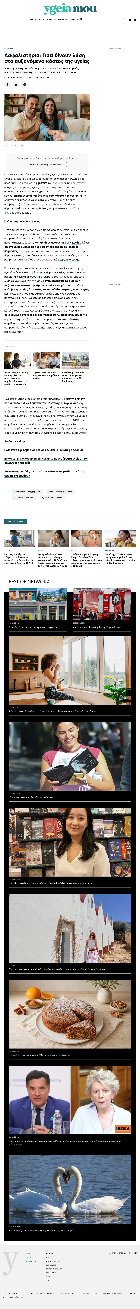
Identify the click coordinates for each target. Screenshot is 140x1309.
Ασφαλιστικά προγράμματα (27, 491)
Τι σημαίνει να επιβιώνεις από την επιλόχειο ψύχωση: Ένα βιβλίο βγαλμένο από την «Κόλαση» (50, 883)
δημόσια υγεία (12, 208)
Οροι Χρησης (131, 1294)
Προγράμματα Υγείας (52, 498)
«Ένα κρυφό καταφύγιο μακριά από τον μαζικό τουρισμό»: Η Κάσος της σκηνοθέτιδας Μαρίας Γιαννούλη (57, 969)
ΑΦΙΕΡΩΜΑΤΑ (51, 1273)
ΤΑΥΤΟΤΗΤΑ (51, 1294)
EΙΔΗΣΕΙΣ (49, 1253)
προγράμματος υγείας (52, 272)
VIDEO (48, 1257)
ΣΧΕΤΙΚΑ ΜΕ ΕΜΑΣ (36, 1294)
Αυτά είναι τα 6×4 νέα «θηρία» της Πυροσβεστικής (97, 627)
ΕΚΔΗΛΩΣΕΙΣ (51, 1265)
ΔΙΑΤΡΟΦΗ (62, 19)
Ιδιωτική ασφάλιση (23, 498)
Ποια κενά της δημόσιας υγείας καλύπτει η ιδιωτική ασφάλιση (44, 450)
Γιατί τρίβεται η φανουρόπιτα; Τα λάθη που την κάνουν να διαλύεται (39, 1055)
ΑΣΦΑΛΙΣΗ (51, 19)
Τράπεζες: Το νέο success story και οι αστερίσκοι (33, 627)
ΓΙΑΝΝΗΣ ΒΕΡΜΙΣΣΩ (13, 78)
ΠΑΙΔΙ (48, 1276)
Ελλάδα (76, 242)
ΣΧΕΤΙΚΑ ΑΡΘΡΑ (15, 521)
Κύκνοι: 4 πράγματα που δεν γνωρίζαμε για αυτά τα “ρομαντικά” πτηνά (41, 1230)
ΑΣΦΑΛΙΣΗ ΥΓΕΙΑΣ (32, 1261)
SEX (47, 1280)
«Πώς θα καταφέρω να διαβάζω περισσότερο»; (31, 797)
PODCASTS (73, 19)
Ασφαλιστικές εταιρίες (60, 491)
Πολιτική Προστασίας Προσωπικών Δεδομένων (102, 1294)
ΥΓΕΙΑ (33, 19)
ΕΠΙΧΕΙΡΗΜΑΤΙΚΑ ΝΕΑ (54, 1269)
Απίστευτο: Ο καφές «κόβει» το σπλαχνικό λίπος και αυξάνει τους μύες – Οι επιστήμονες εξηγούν (52, 711)
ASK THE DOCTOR (53, 1261)
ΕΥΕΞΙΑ (41, 19)
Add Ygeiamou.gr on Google (45, 164)
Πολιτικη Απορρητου (69, 1294)
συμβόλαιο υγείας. (69, 259)
